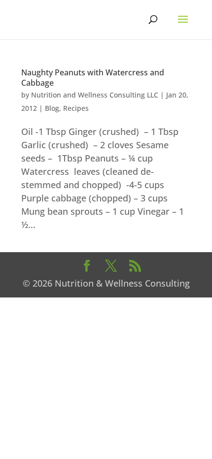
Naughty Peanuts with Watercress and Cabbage (92, 77)
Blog (52, 108)
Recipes (76, 108)
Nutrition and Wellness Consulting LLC (94, 94)
